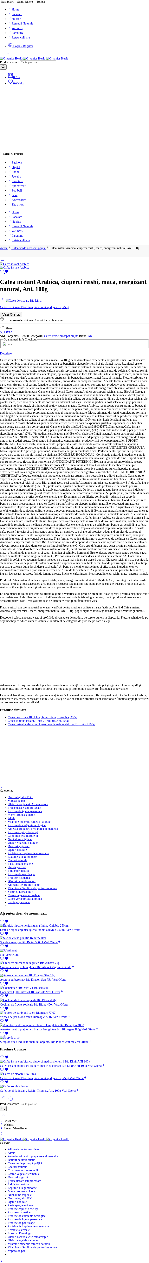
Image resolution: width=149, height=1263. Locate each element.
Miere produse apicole (21, 814)
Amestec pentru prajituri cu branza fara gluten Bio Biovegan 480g (40, 1029)
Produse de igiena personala (25, 811)
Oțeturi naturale (17, 849)
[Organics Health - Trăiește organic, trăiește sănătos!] (34, 58)
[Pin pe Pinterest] (7, 332)
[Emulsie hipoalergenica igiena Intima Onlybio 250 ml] (74, 925)
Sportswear (18, 185)
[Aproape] (1, 787)
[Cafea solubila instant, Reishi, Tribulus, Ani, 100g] (74, 1086)
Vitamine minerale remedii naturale (29, 821)
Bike (14, 195)
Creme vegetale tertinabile (24, 895)
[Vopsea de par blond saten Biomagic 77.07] (74, 1012)
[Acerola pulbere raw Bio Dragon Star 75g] (74, 975)
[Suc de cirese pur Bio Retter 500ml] (74, 938)
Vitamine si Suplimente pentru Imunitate (32, 888)
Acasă (4, 248)
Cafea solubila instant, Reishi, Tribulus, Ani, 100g (38, 720)
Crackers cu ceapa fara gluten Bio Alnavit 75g (28, 967)
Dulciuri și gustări (18, 846)
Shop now (18, 204)
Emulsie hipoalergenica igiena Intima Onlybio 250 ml (33, 929)
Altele (11, 818)
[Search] (3, 67)
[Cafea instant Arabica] (14, 264)
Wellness (17, 28)
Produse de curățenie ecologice (27, 825)
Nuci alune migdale (20, 839)
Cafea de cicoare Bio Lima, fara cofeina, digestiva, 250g (42, 717)
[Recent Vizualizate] (10, 1100)
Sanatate (17, 14)
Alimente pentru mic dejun (24, 884)
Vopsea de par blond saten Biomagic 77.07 (26, 1017)
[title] (74, 950)
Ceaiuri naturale (17, 860)
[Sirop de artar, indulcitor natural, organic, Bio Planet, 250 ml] (74, 1037)
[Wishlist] (4, 272)
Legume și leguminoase (22, 856)
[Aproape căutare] (3, 1117)
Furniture (17, 181)
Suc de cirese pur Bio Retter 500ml (22, 942)
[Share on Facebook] (4, 332)
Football (17, 190)
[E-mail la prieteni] (10, 332)
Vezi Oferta (11, 314)
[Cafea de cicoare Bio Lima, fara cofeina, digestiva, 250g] (3, 300)
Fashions (17, 162)
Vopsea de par (16, 800)
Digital (16, 167)
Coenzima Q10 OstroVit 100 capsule (23, 992)
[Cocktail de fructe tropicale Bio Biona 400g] (74, 1000)
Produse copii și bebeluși (23, 832)
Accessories (19, 199)
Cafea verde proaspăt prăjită (28, 248)
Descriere (6, 353)
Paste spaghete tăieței (21, 863)
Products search (9, 62)
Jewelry (16, 176)
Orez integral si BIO (20, 797)
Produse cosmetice (19, 877)
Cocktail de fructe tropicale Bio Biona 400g (27, 1004)
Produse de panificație (21, 874)
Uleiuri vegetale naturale (23, 842)
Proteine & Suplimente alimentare (28, 853)
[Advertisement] (74, 120)
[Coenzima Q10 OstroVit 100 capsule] (74, 988)
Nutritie (16, 18)
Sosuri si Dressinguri (20, 891)
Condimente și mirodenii (23, 835)
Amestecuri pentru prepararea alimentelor (33, 828)
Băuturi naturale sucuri (22, 881)
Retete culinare (21, 37)
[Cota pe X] (1, 332)
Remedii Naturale (22, 23)
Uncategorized (17, 867)
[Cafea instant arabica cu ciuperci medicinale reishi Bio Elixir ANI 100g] (74, 1061)
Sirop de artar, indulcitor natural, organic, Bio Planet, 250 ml (37, 1041)
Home (15, 9)
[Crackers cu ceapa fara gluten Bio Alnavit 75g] (74, 963)
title (2, 954)
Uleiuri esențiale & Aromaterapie (28, 804)
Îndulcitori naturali (19, 870)
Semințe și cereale (19, 902)
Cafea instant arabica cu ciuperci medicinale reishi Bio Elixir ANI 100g (51, 724)
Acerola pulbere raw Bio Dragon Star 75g (26, 979)
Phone (15, 171)
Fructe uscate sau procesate (24, 807)
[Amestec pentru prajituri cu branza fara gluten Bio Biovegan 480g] (74, 1025)
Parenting (17, 32)
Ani (90, 336)
